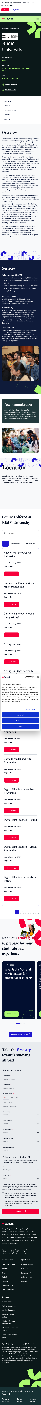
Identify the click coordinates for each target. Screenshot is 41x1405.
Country (6, 1167)
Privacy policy (20, 1400)
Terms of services (5, 1400)
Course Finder (27, 1264)
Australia (5, 1269)
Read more (11, 1014)
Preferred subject (9, 1138)
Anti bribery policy (9, 1306)
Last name (7, 1085)
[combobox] (6, 1097)
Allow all (20, 715)
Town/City (7, 1175)
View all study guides (19, 1034)
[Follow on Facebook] (11, 1251)
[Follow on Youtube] (17, 1251)
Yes (5, 10)
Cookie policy (33, 1400)
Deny (20, 726)
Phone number (8, 1094)
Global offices (8, 1302)
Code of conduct (9, 1310)
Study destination (9, 1147)
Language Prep (27, 1273)
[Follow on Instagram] (24, 1251)
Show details (30, 709)
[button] (18, 1023)
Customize (19, 721)
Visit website (10, 90)
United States (8, 1289)
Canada (5, 1273)
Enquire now (11, 574)
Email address (8, 1103)
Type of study (8, 1120)
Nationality (7, 1112)
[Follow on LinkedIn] (4, 1251)
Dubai (4, 1277)
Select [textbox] (5, 1115)
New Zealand (7, 1285)
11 (31, 912)
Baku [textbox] (5, 1179)
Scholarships (26, 1277)
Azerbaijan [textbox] (7, 1170)
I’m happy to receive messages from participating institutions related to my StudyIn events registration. (21, 1203)
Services (24, 1269)
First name (7, 1075)
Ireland (5, 1281)
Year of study (8, 1129)
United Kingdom (8, 1264)
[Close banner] (38, 677)
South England (11, 85)
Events (24, 1281)
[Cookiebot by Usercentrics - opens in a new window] (25, 677)
